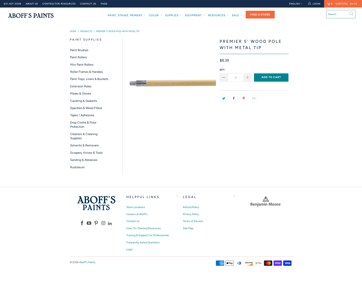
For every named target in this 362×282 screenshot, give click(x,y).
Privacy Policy (191, 214)
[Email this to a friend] (254, 98)
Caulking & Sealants (83, 101)
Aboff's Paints (87, 262)
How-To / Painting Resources (143, 228)
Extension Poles (80, 86)
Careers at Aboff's (137, 214)
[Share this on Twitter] (224, 98)
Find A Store (260, 14)
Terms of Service (193, 221)
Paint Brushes (79, 50)
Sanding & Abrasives (83, 160)
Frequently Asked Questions (143, 242)
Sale (236, 15)
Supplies (172, 15)
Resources (217, 15)
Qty (222, 69)
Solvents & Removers (84, 145)
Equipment (193, 15)
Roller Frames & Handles (86, 72)
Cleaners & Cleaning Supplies (83, 136)
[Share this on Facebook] (234, 98)
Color (154, 15)
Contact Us (88, 3)
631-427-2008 (12, 3)
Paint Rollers (78, 57)
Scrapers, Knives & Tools (86, 152)
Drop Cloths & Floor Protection (83, 124)
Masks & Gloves (80, 93)
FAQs (104, 3)
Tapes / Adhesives (82, 115)
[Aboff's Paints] (31, 15)
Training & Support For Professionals (147, 235)
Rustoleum (77, 167)
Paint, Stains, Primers (125, 15)
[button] (82, 223)
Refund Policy (191, 207)
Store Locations (135, 207)
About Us (32, 3)
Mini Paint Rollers (81, 64)
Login (129, 249)
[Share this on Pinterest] (244, 98)
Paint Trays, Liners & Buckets (89, 79)
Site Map (188, 228)
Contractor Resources (59, 3)
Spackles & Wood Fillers (86, 108)
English (294, 3)
